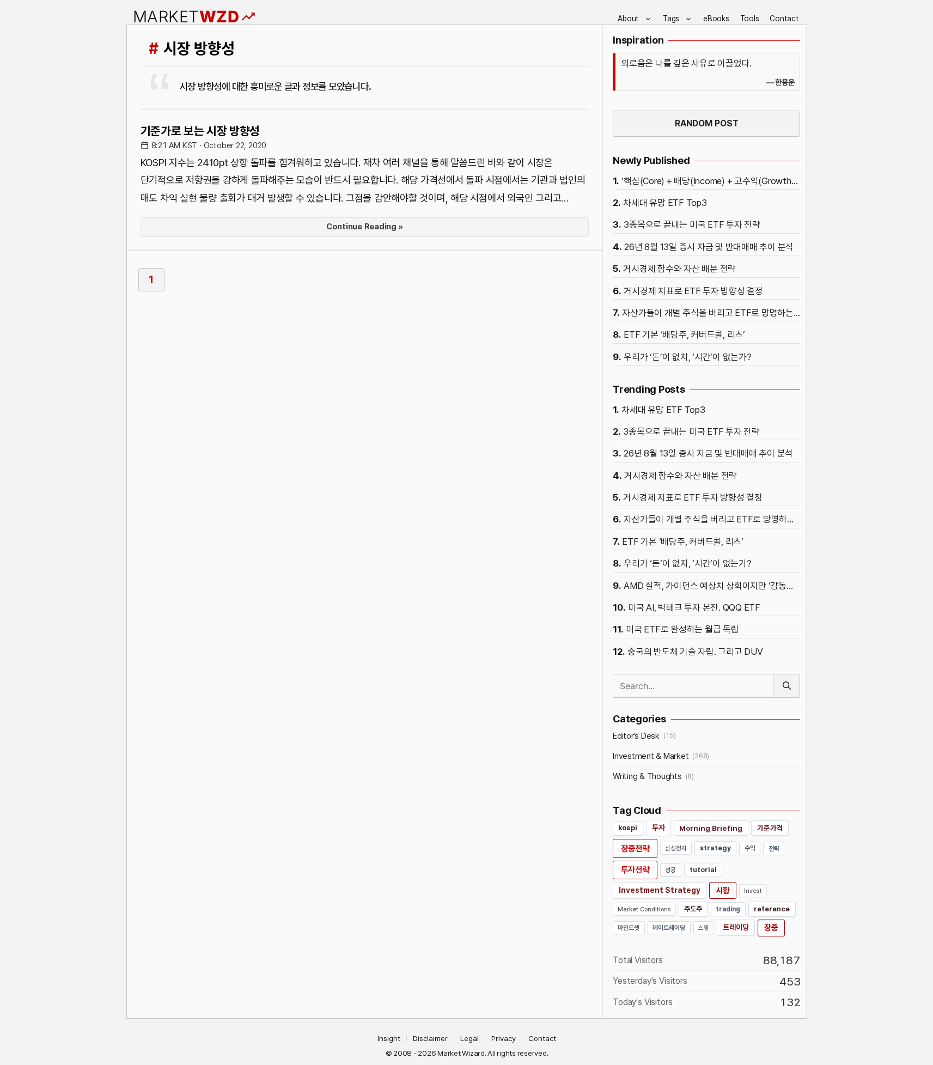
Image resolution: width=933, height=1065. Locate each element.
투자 (658, 827)
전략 (774, 848)
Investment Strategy (659, 890)
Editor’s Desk (636, 736)
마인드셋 (629, 928)
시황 (723, 891)
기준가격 (770, 828)
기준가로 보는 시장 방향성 (200, 131)
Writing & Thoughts (647, 776)
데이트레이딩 (669, 928)
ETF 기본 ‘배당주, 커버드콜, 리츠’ (684, 334)
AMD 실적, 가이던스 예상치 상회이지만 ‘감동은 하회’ (712, 585)
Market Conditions (644, 909)
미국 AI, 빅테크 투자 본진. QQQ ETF (694, 607)
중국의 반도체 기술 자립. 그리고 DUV (695, 651)
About (628, 18)
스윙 (703, 928)
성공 (670, 870)
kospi (627, 828)
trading (728, 909)
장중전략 (635, 848)
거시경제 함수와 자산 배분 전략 (679, 268)
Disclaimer (430, 1038)
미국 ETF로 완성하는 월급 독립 (682, 629)
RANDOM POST (707, 123)
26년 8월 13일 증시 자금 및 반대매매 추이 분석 (709, 246)
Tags (671, 18)
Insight (388, 1038)
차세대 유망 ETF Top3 (664, 202)
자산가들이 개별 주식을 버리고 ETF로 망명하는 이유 (711, 312)
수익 (750, 848)
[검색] (786, 686)
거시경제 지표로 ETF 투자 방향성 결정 (693, 290)
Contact (784, 18)
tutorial (703, 870)
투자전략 (635, 870)
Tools (749, 18)
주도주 (693, 909)
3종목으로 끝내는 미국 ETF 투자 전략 (692, 224)
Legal (469, 1038)
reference (772, 909)
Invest (753, 890)
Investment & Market (650, 756)
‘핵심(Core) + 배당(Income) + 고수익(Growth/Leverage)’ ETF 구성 (710, 180)
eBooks (716, 18)
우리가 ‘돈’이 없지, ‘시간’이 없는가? (687, 356)
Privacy (503, 1038)
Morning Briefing (710, 828)
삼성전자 (676, 848)
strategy (715, 848)
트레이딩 (736, 927)
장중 (771, 928)
